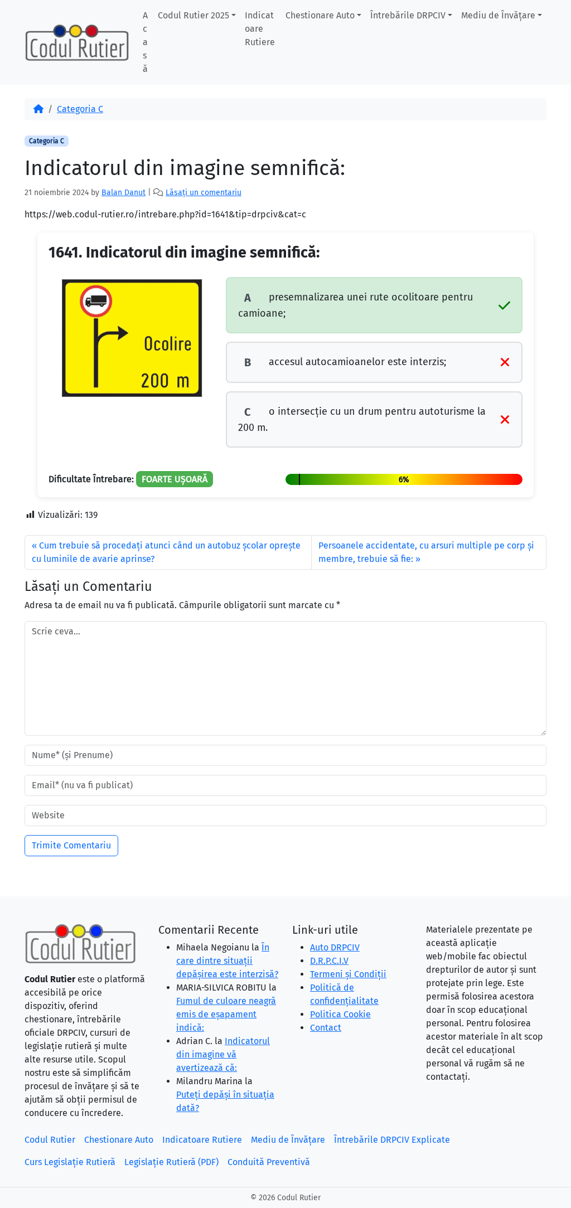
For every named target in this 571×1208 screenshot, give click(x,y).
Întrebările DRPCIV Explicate (392, 1139)
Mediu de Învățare (498, 15)
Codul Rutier (50, 1139)
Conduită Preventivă (269, 1162)
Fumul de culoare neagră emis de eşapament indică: (226, 1014)
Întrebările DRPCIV (408, 15)
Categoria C (80, 109)
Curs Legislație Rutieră (70, 1162)
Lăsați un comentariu (203, 192)
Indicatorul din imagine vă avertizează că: (223, 1054)
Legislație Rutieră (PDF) (171, 1162)
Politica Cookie (340, 1014)
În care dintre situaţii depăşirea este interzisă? (227, 960)
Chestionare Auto (320, 15)
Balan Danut (123, 192)
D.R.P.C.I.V (329, 960)
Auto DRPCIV (335, 947)
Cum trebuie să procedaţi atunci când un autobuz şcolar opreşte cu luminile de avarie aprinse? (166, 552)
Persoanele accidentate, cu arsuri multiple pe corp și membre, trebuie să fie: (426, 552)
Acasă (145, 42)
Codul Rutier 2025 (193, 15)
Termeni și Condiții (348, 974)
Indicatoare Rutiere (260, 28)
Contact (325, 1027)
